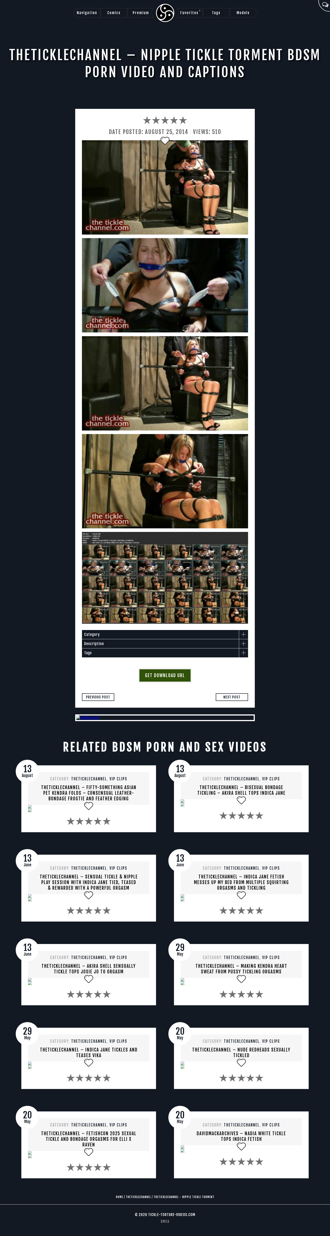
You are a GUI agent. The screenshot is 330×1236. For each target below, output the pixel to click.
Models (243, 13)
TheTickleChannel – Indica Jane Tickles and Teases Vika (89, 1052)
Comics (114, 13)
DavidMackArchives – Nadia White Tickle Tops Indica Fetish (241, 1136)
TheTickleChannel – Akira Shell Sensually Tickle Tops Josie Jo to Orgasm (89, 969)
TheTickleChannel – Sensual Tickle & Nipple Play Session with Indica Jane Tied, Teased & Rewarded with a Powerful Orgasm (89, 882)
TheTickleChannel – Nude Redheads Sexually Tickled (241, 1052)
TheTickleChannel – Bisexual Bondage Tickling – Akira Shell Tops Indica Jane (241, 790)
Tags (216, 13)
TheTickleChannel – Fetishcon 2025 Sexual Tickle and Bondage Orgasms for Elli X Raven (88, 1139)
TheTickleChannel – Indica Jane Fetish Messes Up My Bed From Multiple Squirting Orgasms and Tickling (241, 882)
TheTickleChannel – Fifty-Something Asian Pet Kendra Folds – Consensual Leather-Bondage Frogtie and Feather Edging (88, 793)
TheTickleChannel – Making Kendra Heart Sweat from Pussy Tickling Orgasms (241, 969)
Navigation (87, 13)
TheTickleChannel (89, 779)
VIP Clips (118, 779)
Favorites (190, 12)
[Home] (165, 13)
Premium (141, 13)
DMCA (165, 1221)
